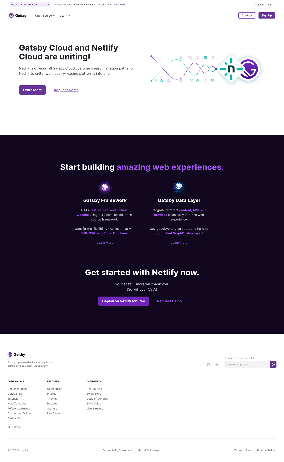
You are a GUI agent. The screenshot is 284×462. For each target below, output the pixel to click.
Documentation (17, 388)
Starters (52, 408)
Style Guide (94, 403)
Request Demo (66, 90)
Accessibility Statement (117, 450)
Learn (63, 15)
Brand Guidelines (149, 450)
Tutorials (13, 398)
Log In (270, 4)
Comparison (54, 388)
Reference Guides (19, 408)
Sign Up (267, 15)
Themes (52, 398)
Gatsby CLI (15, 418)
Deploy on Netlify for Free (123, 301)
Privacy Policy (266, 450)
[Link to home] (18, 15)
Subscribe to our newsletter (239, 358)
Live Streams (95, 408)
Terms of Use (242, 450)
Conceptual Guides (19, 413)
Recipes (52, 403)
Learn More (32, 90)
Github (16, 427)
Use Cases (53, 413)
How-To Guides (17, 403)
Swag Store (94, 393)
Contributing (94, 388)
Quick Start (15, 393)
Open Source (43, 15)
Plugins (51, 393)
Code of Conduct (97, 398)
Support (259, 4)
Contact (247, 15)
